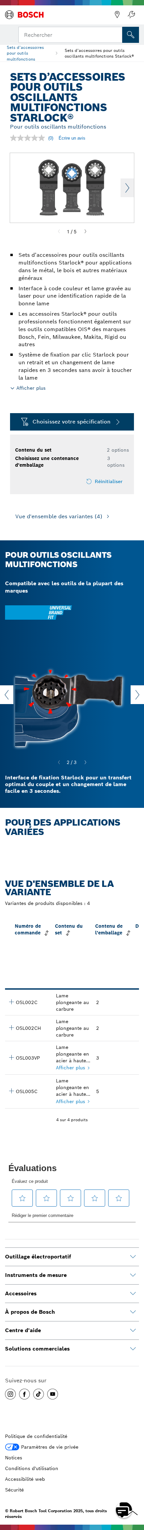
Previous (6, 694)
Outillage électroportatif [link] (38, 1256)
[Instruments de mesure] (133, 1275)
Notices (13, 1458)
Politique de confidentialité (36, 1436)
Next (127, 187)
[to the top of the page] (134, 1490)
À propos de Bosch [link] (30, 1311)
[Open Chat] (124, 1510)
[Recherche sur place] (130, 35)
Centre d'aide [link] (23, 1330)
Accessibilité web (25, 1479)
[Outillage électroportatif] (133, 1256)
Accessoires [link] (21, 1293)
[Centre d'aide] (133, 1330)
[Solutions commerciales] (133, 1349)
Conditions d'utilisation (31, 1468)
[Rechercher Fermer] (116, 34)
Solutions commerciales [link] (37, 1348)
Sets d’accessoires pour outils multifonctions (25, 53)
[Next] (85, 231)
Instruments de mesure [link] (36, 1275)
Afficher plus (70, 1068)
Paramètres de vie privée (49, 1447)
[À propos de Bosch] (133, 1312)
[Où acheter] (117, 14)
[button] (10, 1394)
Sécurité (14, 1490)
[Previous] (59, 231)
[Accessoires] (133, 1293)
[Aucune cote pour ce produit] (29, 138)
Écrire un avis (72, 138)
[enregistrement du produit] (131, 14)
